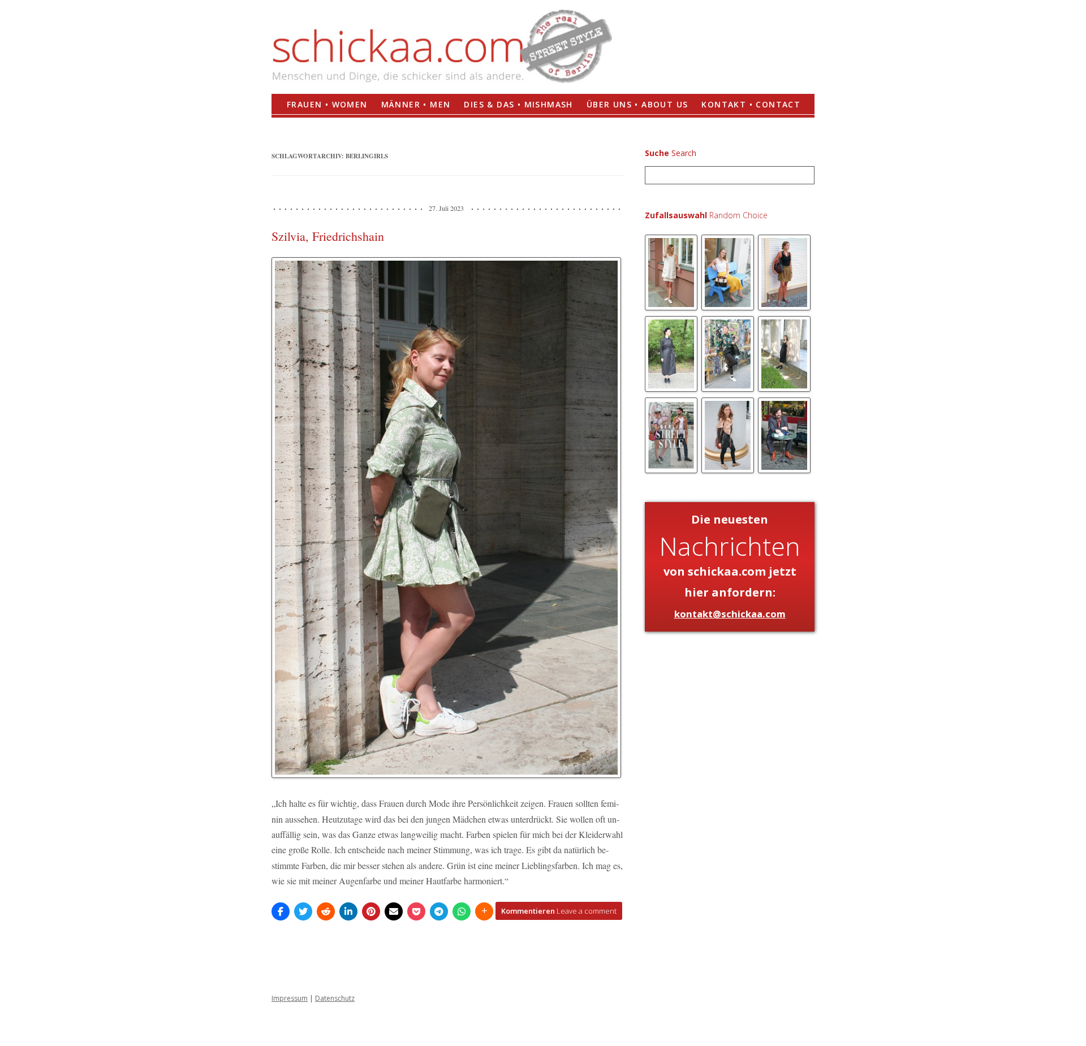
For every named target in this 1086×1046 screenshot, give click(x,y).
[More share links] (484, 911)
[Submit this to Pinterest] (371, 911)
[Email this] (394, 911)
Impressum (290, 998)
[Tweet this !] (303, 911)
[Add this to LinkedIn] (348, 911)
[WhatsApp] (462, 911)
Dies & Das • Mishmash (518, 104)
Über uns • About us (637, 104)
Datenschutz (335, 998)
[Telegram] (439, 911)
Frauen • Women (327, 104)
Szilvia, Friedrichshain (328, 236)
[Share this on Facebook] (281, 911)
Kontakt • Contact (750, 104)
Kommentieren (559, 911)
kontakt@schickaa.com (730, 613)
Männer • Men (416, 104)
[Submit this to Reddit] (326, 911)
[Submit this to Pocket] (416, 911)
